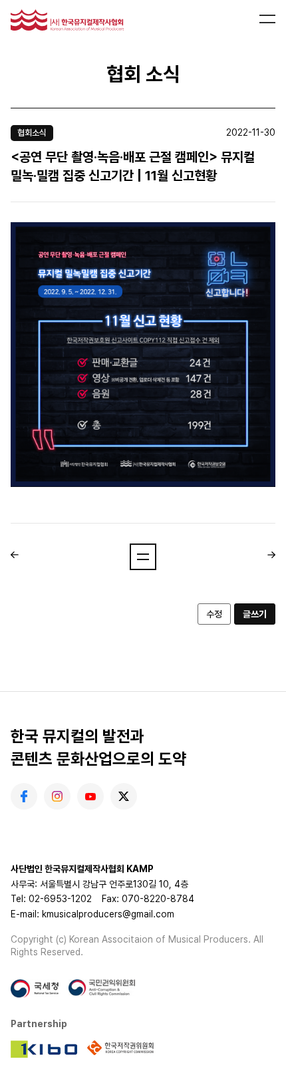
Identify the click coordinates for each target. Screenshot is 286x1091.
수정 (214, 614)
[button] (143, 557)
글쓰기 (255, 614)
